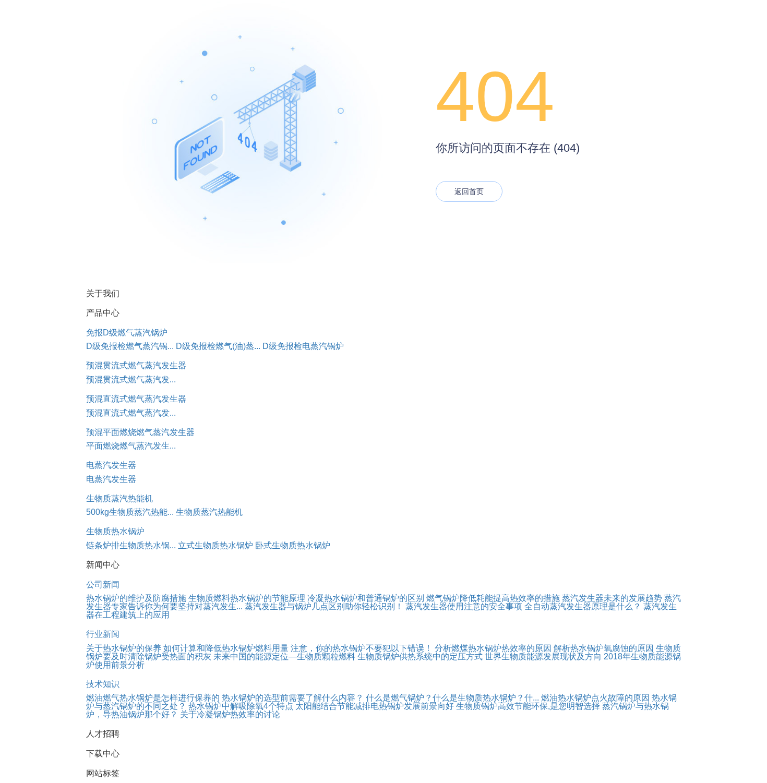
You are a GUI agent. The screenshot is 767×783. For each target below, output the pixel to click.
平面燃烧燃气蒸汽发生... (131, 445)
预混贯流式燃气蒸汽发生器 (136, 365)
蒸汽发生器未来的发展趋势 (612, 598)
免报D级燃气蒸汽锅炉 (126, 332)
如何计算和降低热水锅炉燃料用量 (226, 648)
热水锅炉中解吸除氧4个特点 (240, 706)
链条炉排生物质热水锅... (131, 545)
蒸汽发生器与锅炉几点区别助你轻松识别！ (324, 606)
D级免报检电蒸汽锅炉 (303, 346)
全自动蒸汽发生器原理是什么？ (582, 606)
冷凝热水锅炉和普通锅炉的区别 (365, 598)
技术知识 (102, 684)
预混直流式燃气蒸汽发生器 (136, 398)
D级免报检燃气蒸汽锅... (130, 346)
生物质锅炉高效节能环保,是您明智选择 (528, 706)
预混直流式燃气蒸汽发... (131, 412)
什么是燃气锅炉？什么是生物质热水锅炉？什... (452, 697)
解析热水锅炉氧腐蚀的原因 (604, 648)
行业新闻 (102, 634)
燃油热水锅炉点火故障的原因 (595, 697)
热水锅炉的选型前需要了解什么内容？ (293, 697)
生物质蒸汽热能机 (119, 498)
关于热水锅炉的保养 (123, 648)
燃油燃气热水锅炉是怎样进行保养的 (153, 697)
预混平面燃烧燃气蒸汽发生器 (140, 432)
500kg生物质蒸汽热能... (130, 512)
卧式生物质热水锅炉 (292, 545)
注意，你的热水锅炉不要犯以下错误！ (362, 648)
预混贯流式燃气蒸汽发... (131, 379)
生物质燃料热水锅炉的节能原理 (246, 598)
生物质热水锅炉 (115, 531)
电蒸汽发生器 (111, 465)
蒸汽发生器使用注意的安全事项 (463, 606)
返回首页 (469, 191)
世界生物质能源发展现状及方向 (543, 656)
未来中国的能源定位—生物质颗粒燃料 (284, 656)
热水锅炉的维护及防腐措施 (136, 598)
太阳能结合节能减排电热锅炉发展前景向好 (374, 706)
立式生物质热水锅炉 (215, 545)
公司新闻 (102, 584)
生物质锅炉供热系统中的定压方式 (420, 656)
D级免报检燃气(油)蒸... (218, 346)
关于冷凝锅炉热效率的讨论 (230, 714)
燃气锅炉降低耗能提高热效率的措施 (493, 598)
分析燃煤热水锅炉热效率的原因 (493, 648)
